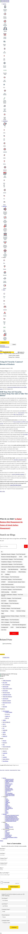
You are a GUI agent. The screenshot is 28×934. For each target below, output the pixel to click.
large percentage (21, 412)
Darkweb (5, 31)
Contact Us (4, 342)
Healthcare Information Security (5, 246)
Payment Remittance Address (5, 338)
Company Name (4, 858)
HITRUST (5, 736)
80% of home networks (18, 414)
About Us (4, 297)
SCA (4, 87)
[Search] (26, 349)
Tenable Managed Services (4, 101)
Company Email (3, 863)
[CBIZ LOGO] (6, 657)
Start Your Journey (4, 889)
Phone (1, 868)
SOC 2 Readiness (4, 94)
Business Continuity (5, 15)
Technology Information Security (5, 213)
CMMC (4, 720)
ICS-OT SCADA (5, 38)
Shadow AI (7, 716)
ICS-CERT (25, 434)
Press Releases (8, 836)
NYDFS (4, 192)
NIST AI (7, 718)
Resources (4, 275)
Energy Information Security (5, 221)
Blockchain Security (7, 702)
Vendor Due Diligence (4, 110)
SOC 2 (4, 724)
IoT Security (4, 52)
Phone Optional (5, 915)
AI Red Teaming (8, 712)
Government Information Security (5, 238)
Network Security (4, 66)
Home (1, 353)
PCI (4, 198)
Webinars (4, 288)
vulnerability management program (19, 459)
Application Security (5, 10)
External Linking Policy (13, 770)
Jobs (4, 303)
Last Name (2, 853)
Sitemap (19, 770)
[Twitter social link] (2, 768)
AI (4, 126)
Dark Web (5, 706)
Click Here (7, 512)
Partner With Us (4, 323)
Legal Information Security (5, 254)
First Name (2, 848)
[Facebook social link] (1, 768)
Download (14, 927)
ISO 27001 (4, 59)
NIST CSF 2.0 (5, 177)
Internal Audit (4, 45)
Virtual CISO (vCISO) (4, 118)
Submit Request (14, 886)
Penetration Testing (5, 74)
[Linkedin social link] (6, 768)
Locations (4, 315)
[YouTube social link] (4, 768)
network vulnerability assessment (18, 474)
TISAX (4, 204)
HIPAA (4, 734)
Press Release (4, 331)
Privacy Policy (2, 770)
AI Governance (6, 711)
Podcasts (4, 269)
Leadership (5, 309)
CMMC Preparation (5, 25)
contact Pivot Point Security (15, 485)
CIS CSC (4, 137)
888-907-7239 (8, 352)
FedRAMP (5, 730)
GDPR (4, 732)
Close (1, 775)
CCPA (4, 132)
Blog (4, 263)
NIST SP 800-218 (4, 185)
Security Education (4, 282)
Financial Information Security (5, 229)
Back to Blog (2, 491)
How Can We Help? (4, 872)
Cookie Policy (7, 770)
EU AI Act (7, 714)
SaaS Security (4, 81)
